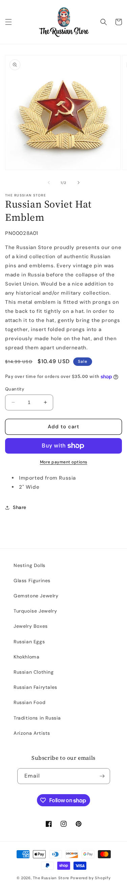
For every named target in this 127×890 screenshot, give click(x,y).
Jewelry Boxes (31, 626)
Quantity (14, 389)
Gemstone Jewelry (36, 596)
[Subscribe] (102, 776)
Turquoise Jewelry (35, 611)
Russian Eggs (29, 642)
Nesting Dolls (29, 565)
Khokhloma (26, 657)
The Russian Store (51, 877)
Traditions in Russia (37, 718)
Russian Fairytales (35, 687)
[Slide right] (78, 182)
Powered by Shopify (90, 877)
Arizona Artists (32, 733)
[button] (8, 22)
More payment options (63, 462)
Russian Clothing (34, 672)
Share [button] (19, 507)
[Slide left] (48, 182)
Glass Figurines (32, 580)
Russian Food (29, 702)
